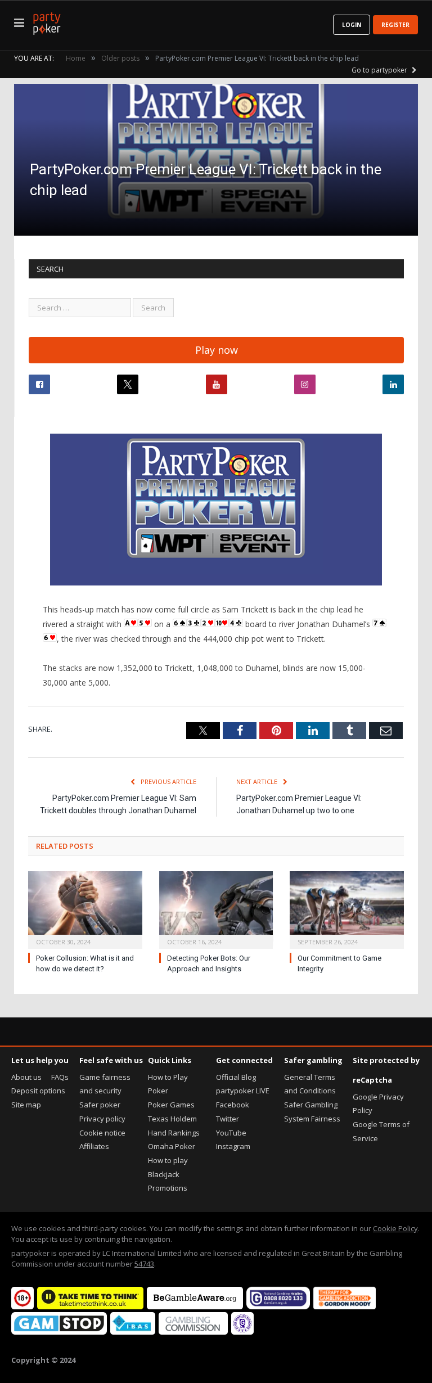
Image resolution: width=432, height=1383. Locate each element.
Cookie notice (102, 1133)
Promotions (167, 1188)
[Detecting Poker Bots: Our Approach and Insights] (216, 908)
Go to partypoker (380, 70)
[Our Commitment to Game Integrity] (347, 908)
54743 (144, 1264)
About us (26, 1077)
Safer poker (99, 1105)
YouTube (231, 1133)
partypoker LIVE (242, 1090)
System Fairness (312, 1119)
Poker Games (171, 1105)
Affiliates (94, 1146)
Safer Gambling (311, 1105)
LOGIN (351, 25)
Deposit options (38, 1090)
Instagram (233, 1146)
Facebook (232, 1105)
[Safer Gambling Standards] (242, 1332)
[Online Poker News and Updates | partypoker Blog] (46, 22)
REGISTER (395, 25)
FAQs (60, 1077)
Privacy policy (102, 1119)
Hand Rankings (174, 1133)
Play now (216, 350)
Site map (26, 1105)
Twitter (227, 1119)
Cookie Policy (395, 1228)
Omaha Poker (171, 1146)
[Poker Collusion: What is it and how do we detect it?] (85, 908)
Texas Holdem (172, 1119)
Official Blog (236, 1077)
